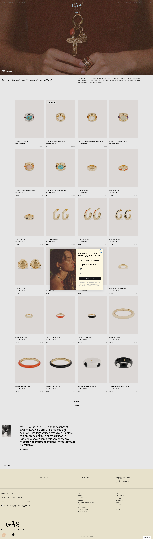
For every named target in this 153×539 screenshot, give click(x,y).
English (146, 537)
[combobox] (147, 537)
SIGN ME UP (90, 278)
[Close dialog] (100, 251)
